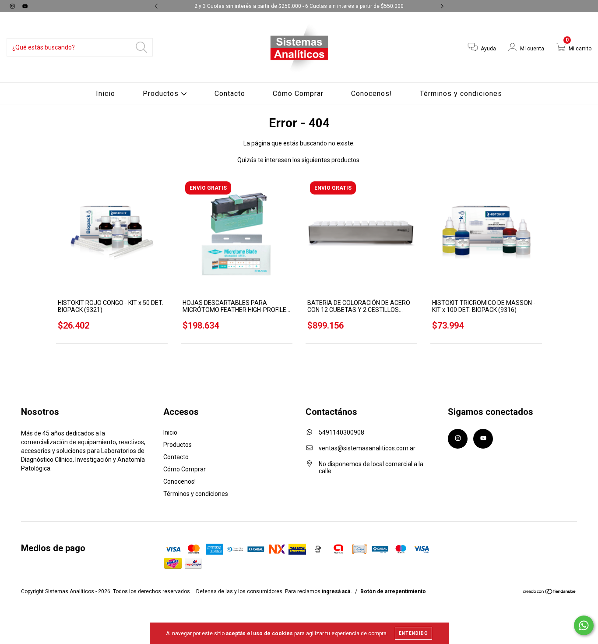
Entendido (413, 633)
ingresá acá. (337, 591)
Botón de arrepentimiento (393, 591)
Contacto (230, 93)
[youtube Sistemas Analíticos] (25, 6)
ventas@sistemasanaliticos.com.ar (367, 448)
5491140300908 (341, 432)
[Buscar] (141, 47)
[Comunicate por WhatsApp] (584, 625)
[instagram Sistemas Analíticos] (13, 6)
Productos (162, 93)
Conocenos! (371, 93)
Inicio (105, 93)
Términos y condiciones (461, 93)
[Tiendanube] (549, 592)
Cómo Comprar (298, 93)
